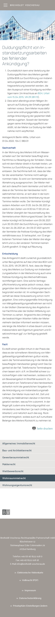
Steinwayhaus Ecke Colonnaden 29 (27, 545)
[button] (5, 5)
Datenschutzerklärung (30, 598)
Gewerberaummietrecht (15, 457)
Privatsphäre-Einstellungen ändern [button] (30, 605)
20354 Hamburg (28, 549)
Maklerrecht (8, 464)
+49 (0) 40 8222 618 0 (31, 556)
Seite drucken (45, 428)
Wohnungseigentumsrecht (17, 485)
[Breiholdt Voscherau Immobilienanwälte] (27, 5)
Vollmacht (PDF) (30, 580)
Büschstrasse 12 (27, 541)
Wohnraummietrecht (14, 478)
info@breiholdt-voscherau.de (31, 564)
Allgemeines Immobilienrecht (18, 443)
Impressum (30, 590)
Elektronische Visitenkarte (30, 572)
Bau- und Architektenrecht (17, 450)
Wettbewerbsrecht (12, 471)
